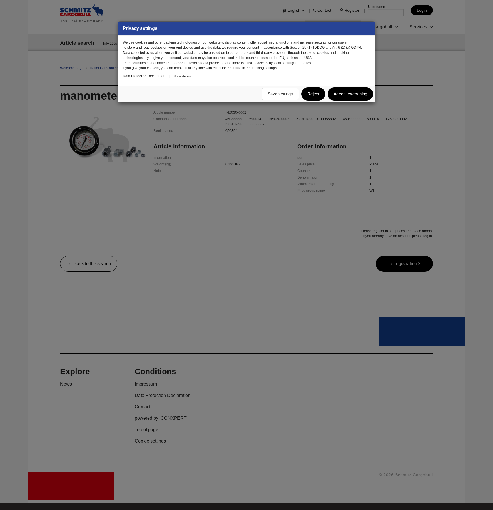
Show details (182, 76)
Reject (313, 93)
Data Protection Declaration (144, 76)
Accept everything (350, 93)
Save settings (280, 93)
